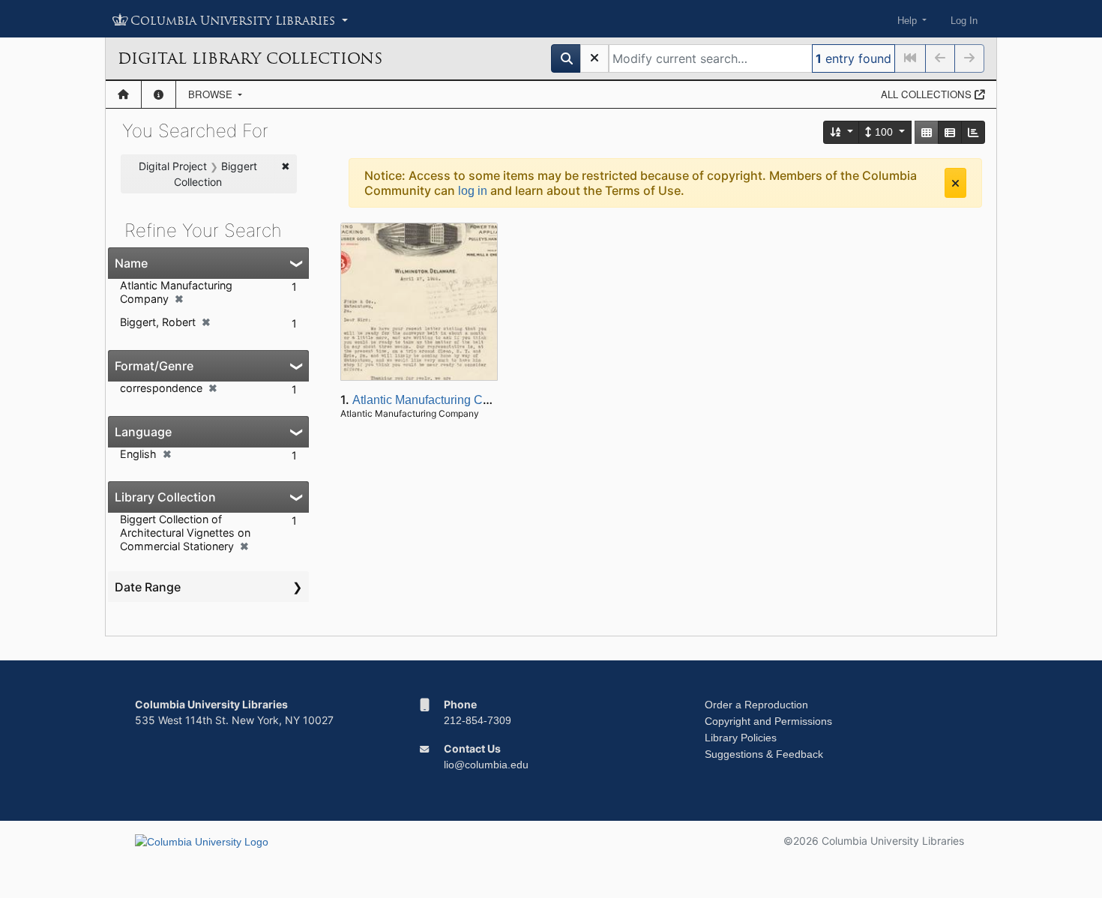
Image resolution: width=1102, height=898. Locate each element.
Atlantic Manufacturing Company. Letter (456, 400)
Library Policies (741, 738)
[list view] (950, 132)
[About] (158, 94)
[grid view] (927, 132)
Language (143, 431)
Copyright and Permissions (768, 721)
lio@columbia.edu (486, 765)
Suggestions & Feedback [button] (764, 754)
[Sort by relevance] (842, 132)
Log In (964, 20)
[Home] (123, 94)
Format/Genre (154, 365)
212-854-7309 (477, 720)
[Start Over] (594, 58)
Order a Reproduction (756, 705)
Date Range (148, 586)
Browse (211, 94)
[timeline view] (973, 132)
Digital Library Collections (250, 58)
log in (472, 190)
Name (131, 263)
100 (884, 132)
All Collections (928, 94)
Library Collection (165, 496)
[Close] (955, 183)
